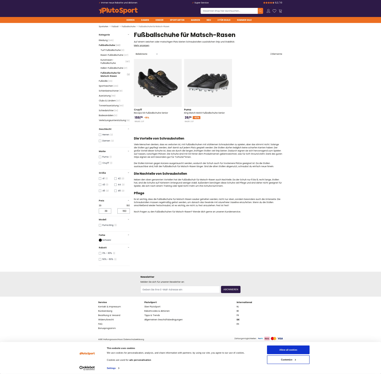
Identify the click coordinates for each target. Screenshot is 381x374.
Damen (145, 19)
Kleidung (106, 40)
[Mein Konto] (268, 11)
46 (119, 190)
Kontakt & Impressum (109, 306)
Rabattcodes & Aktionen (157, 310)
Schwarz (106, 240)
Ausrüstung (107, 95)
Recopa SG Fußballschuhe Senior (151, 111)
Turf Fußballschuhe (112, 50)
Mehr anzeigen (141, 45)
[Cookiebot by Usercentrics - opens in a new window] (87, 368)
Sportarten (177, 19)
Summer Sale (244, 19)
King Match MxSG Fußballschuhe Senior (204, 111)
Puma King (107, 225)
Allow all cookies (288, 350)
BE (238, 310)
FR (238, 315)
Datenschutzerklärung (134, 339)
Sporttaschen (108, 85)
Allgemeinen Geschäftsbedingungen (163, 319)
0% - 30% (107, 253)
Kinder (159, 19)
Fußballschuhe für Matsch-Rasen (154, 26)
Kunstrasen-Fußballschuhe (115, 61)
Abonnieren (230, 289)
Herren (130, 19)
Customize (286, 359)
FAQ (100, 323)
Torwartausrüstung (111, 105)
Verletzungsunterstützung (114, 120)
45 (103, 190)
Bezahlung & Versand (109, 315)
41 (103, 178)
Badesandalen (108, 115)
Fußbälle (105, 80)
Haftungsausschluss (113, 339)
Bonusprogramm (107, 328)
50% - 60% (107, 259)
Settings (111, 368)
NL (238, 306)
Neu (209, 19)
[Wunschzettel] (274, 11)
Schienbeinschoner (110, 90)
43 (103, 184)
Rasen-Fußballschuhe (114, 55)
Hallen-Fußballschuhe (114, 67)
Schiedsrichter (108, 110)
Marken (195, 19)
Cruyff (105, 162)
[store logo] (118, 11)
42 (119, 178)
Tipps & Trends (152, 315)
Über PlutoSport (152, 306)
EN (238, 323)
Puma (105, 156)
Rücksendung (105, 310)
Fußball (115, 26)
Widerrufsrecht (106, 319)
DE (238, 319)
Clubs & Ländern (109, 100)
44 (119, 184)
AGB (100, 339)
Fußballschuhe (128, 26)
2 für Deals (223, 19)
